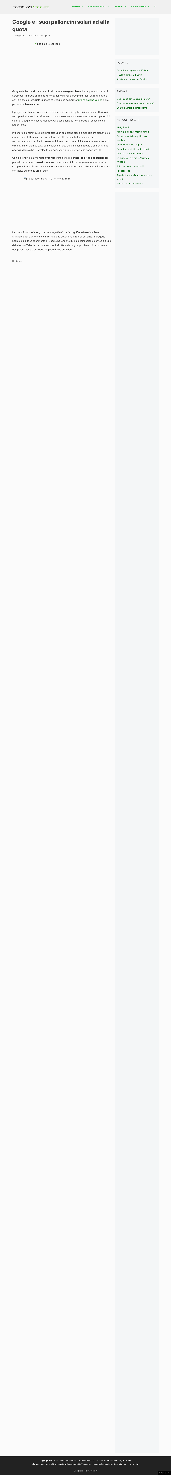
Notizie (76, 6)
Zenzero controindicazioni (130, 183)
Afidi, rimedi (123, 127)
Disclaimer (78, 1471)
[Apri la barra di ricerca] (155, 7)
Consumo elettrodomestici (130, 153)
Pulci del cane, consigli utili (130, 166)
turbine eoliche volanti (89, 100)
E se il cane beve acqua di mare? (133, 99)
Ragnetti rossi (123, 171)
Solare (19, 261)
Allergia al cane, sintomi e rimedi (133, 132)
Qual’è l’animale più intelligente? (132, 108)
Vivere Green (138, 6)
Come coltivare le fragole (129, 144)
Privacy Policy (91, 1471)
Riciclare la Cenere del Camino (132, 79)
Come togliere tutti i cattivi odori (133, 149)
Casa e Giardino (97, 6)
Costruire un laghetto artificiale (132, 70)
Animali (118, 6)
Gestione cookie (164, 1473)
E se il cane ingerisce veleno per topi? (135, 103)
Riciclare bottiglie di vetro (129, 75)
